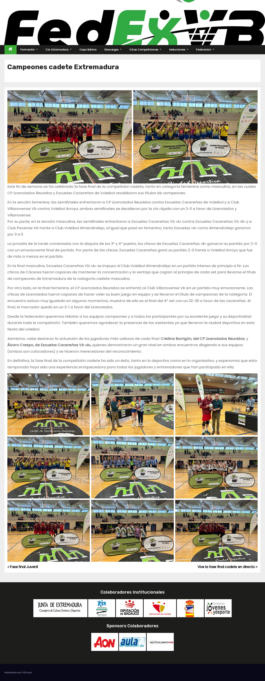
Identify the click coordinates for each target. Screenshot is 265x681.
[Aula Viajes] (132, 642)
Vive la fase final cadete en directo (227, 566)
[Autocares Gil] (160, 642)
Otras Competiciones (144, 49)
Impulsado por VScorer (18, 672)
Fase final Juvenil (23, 566)
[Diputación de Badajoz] (129, 608)
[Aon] (104, 642)
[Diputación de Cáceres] (160, 608)
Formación (28, 49)
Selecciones (177, 49)
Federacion (204, 49)
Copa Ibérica (88, 49)
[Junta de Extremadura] (60, 608)
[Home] (11, 49)
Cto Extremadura (57, 49)
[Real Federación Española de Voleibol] (190, 608)
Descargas (112, 49)
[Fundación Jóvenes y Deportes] (218, 608)
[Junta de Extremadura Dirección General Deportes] (101, 608)
